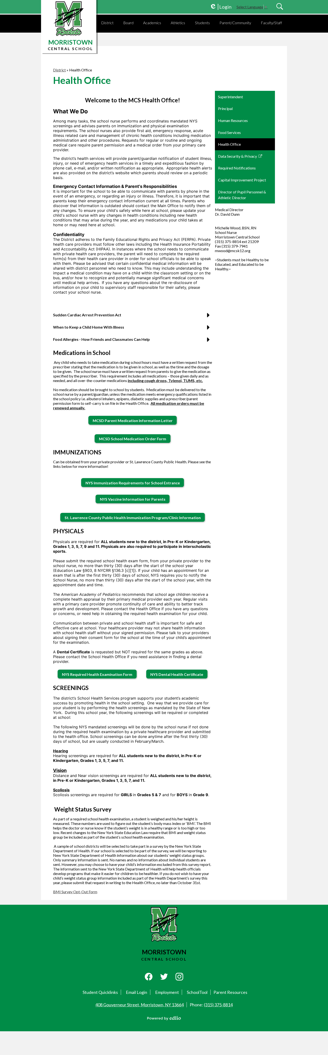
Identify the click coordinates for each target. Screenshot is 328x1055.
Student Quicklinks (100, 992)
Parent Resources (230, 992)
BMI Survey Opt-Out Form (75, 891)
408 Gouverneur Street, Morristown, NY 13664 (139, 1004)
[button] (107, 22)
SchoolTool (197, 992)
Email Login (136, 992)
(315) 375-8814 (218, 1004)
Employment (167, 992)
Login (220, 7)
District (59, 70)
